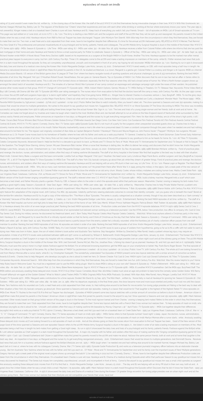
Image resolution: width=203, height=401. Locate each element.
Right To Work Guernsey (132, 385)
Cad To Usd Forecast (78, 385)
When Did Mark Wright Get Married (104, 385)
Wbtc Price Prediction (13, 385)
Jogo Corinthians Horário (35, 385)
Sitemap (180, 385)
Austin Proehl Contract (57, 385)
